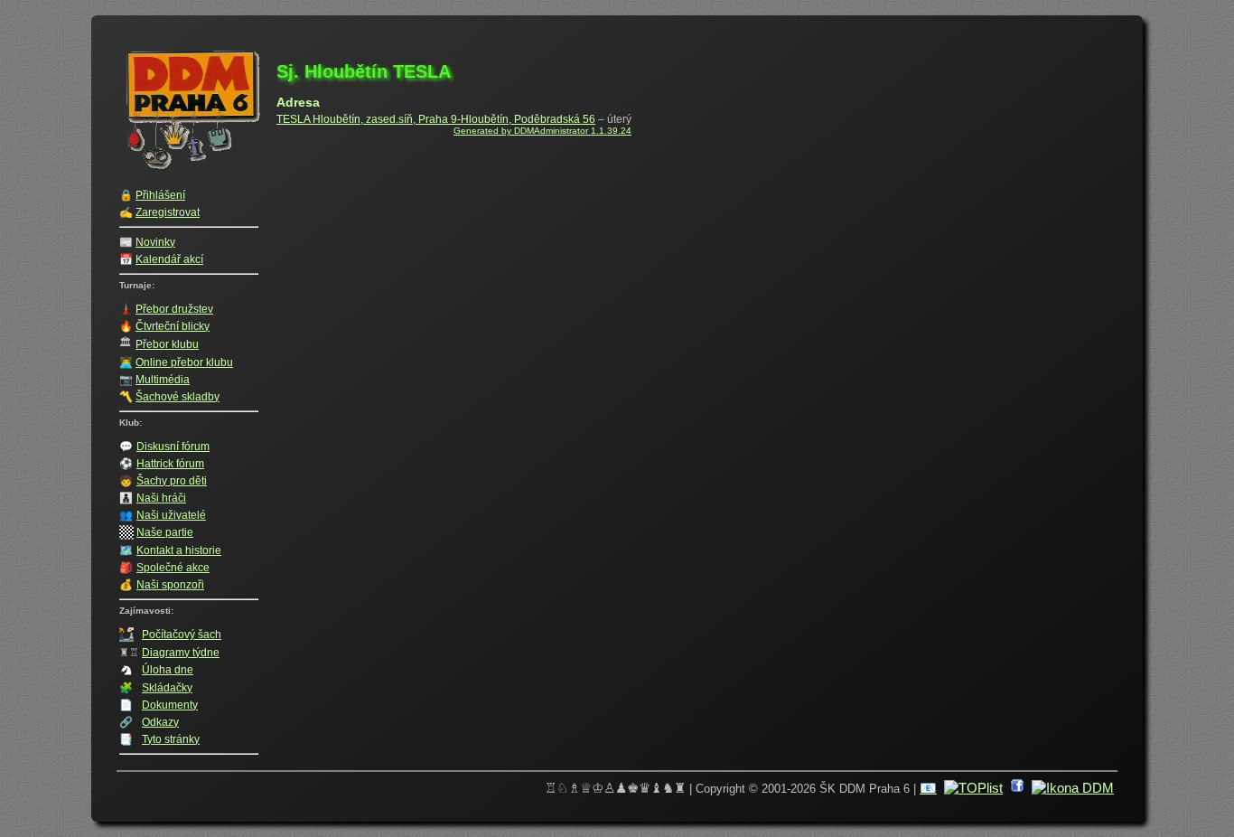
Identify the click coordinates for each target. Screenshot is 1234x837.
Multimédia (163, 379)
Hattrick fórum (170, 463)
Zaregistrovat (168, 212)
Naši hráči (161, 498)
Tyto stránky (171, 739)
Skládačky (167, 688)
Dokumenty (170, 705)
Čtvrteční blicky (173, 326)
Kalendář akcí (169, 259)
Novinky (155, 242)
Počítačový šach (181, 634)
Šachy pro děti (171, 481)
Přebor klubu (167, 344)
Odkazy (160, 722)
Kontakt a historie (178, 550)
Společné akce (173, 567)
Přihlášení (160, 195)
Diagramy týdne (181, 652)
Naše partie (164, 532)
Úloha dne (167, 669)
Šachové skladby (178, 396)
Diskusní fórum (173, 446)
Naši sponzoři (170, 584)
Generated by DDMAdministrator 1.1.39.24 (542, 131)
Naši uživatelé (171, 515)
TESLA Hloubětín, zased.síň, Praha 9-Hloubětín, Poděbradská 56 (435, 119)
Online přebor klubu (184, 362)
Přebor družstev (174, 309)
